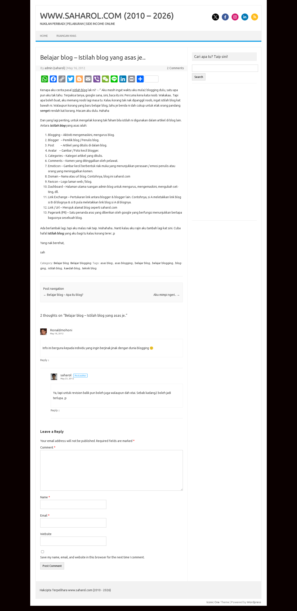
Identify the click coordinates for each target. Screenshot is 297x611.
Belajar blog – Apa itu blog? (63, 294)
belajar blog (142, 262)
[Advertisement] (224, 154)
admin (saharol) (55, 68)
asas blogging (124, 262)
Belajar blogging (80, 262)
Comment (47, 447)
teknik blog (89, 268)
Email (45, 515)
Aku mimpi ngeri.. (167, 294)
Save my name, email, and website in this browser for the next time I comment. (92, 557)
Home (44, 35)
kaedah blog (72, 268)
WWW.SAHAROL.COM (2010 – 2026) (107, 15)
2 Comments (175, 68)
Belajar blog (61, 262)
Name (45, 497)
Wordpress (254, 602)
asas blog (106, 262)
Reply (43, 360)
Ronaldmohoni (61, 330)
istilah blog (55, 268)
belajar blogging (162, 262)
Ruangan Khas (66, 35)
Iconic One (213, 602)
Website (46, 534)
